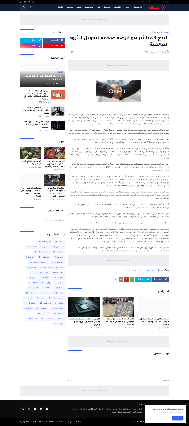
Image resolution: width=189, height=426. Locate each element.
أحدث (165, 380)
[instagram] (28, 409)
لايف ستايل (57, 308)
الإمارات (58, 252)
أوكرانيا (46, 283)
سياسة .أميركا (56, 298)
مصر (28, 308)
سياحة (45, 293)
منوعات (58, 313)
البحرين (58, 257)
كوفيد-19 (30, 303)
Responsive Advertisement (94, 20)
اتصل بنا (149, 2)
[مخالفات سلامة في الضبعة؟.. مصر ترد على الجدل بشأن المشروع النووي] (54, 180)
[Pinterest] (126, 279)
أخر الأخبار (57, 247)
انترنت (133, 271)
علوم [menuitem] (79, 7)
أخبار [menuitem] (128, 7)
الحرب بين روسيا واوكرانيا (51, 267)
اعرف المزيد (163, 412)
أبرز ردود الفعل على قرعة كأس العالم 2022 (44, 78)
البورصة (29, 257)
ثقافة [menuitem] (60, 7)
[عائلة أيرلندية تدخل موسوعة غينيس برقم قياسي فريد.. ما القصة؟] (118, 307)
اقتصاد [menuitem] (117, 7)
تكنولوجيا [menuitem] (89, 7)
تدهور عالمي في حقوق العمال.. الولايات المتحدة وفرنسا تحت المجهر (154, 322)
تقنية (128, 271)
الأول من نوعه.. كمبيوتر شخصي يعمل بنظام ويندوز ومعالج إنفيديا (84, 322)
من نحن (157, 2)
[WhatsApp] (132, 279)
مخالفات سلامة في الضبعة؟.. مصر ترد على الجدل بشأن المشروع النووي (56, 192)
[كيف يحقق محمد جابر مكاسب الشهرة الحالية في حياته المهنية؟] (58, 125)
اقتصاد (146, 271)
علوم (28, 298)
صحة (41, 298)
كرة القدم (45, 303)
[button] (31, 7)
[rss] (21, 2)
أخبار (152, 32)
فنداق (59, 303)
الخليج (31, 267)
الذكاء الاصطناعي (54, 273)
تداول (33, 283)
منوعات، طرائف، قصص (52, 319)
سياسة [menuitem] (107, 7)
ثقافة (47, 288)
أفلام (44, 247)
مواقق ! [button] (178, 418)
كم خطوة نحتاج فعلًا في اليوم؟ (31, 162)
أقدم (71, 380)
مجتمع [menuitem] (70, 7)
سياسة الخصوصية (122, 2)
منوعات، (43, 313)
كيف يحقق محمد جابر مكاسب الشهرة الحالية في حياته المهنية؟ (35, 124)
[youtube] (25, 2)
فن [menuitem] (98, 7)
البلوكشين (44, 257)
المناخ (33, 278)
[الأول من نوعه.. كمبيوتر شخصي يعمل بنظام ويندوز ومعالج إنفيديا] (84, 307)
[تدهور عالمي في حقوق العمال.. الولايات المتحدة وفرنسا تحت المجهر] (153, 307)
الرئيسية (166, 2)
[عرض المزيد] (115, 279)
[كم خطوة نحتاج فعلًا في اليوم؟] (30, 153)
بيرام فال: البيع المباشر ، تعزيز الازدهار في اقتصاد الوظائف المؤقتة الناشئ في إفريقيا (36, 95)
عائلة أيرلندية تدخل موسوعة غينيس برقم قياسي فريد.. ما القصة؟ (120, 322)
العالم (139, 271)
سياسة (31, 293)
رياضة (58, 293)
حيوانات (33, 288)
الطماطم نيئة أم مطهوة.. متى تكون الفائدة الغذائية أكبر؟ (55, 164)
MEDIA (32, 319)
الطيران (58, 278)
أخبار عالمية (154, 271)
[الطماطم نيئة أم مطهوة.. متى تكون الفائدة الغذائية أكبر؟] (54, 153)
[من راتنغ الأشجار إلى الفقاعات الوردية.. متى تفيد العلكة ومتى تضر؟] (30, 180)
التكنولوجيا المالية (37, 262)
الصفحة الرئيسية (162, 32)
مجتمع (41, 308)
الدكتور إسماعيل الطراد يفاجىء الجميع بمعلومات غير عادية (35, 110)
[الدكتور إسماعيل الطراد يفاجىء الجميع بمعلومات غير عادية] (58, 111)
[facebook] (33, 2)
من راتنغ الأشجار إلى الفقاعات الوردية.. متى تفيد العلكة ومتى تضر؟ (31, 192)
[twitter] (29, 2)
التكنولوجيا (57, 262)
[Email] (121, 279)
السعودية (36, 273)
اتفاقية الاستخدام (138, 2)
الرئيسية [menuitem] (138, 7)
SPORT (58, 324)
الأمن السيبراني (41, 252)
